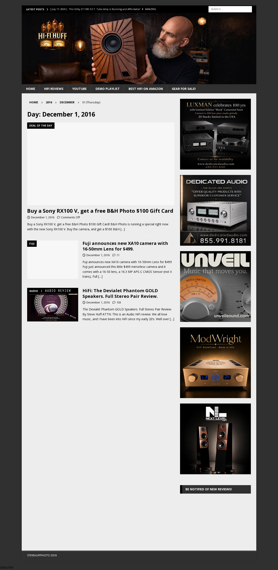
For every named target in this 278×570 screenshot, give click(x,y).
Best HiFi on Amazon (146, 89)
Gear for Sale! (184, 89)
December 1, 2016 (42, 217)
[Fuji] (52, 260)
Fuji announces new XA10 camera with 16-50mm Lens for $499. (125, 246)
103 (118, 302)
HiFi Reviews (53, 89)
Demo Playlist (108, 89)
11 (117, 255)
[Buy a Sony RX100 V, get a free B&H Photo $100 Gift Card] (100, 163)
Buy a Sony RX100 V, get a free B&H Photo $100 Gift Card (100, 210)
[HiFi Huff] (139, 81)
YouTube (79, 89)
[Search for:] (230, 9)
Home (30, 89)
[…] (123, 229)
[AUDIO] (52, 304)
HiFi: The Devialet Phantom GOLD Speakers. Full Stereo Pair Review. (120, 293)
